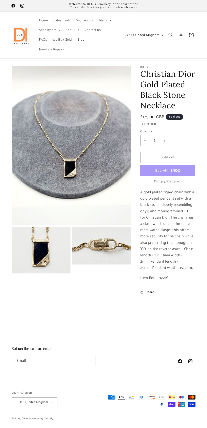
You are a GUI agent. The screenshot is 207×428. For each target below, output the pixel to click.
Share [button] (150, 292)
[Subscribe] (90, 361)
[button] (85, 20)
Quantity (146, 131)
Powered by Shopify (41, 418)
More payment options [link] (168, 181)
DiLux (25, 418)
